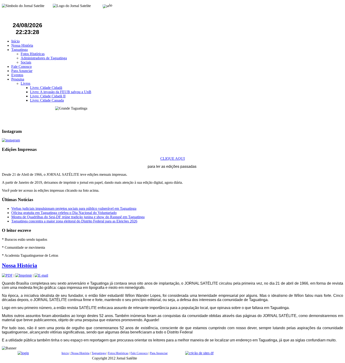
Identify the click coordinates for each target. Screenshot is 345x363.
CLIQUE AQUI (172, 158)
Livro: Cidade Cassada (47, 100)
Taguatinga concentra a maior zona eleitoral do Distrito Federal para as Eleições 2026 (74, 221)
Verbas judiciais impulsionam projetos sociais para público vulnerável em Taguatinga (73, 208)
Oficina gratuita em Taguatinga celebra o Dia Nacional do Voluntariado (64, 213)
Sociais (26, 62)
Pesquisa (17, 79)
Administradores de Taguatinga (44, 58)
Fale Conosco (21, 67)
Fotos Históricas (33, 54)
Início (15, 41)
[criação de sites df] (199, 353)
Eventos (17, 75)
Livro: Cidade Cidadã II (47, 96)
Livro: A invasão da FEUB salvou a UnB (60, 92)
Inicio (65, 353)
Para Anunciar (21, 71)
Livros (25, 83)
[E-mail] (41, 275)
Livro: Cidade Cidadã (46, 88)
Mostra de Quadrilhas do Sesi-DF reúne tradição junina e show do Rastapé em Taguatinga (78, 217)
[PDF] (7, 275)
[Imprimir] (23, 275)
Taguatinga (19, 50)
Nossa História (22, 45)
